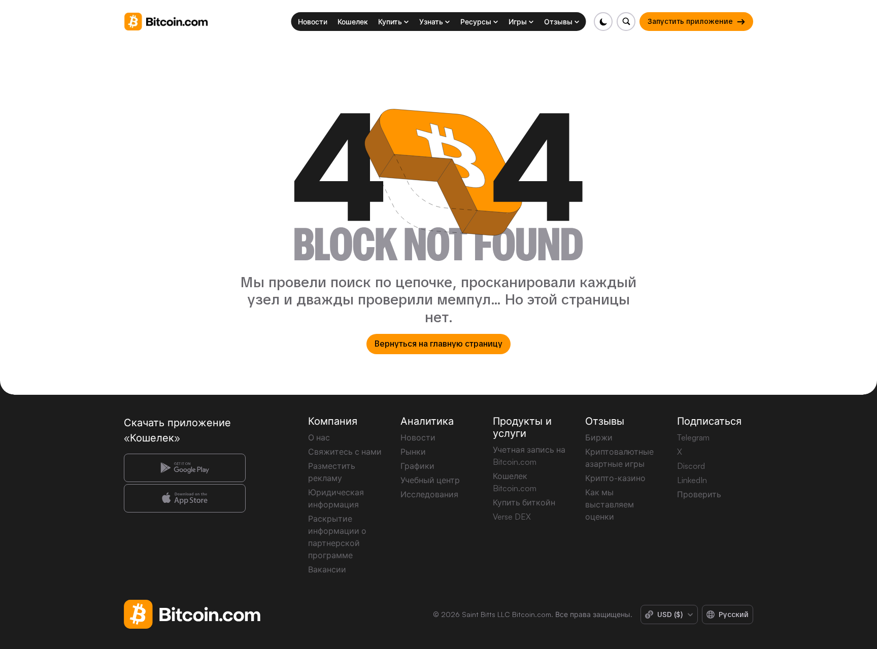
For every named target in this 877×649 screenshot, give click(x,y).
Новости (417, 437)
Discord (691, 466)
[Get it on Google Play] (185, 468)
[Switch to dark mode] (603, 21)
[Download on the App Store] (185, 498)
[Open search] (626, 21)
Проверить (699, 494)
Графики (417, 466)
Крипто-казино (615, 478)
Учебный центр (430, 480)
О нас (319, 437)
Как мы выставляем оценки (609, 504)
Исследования (429, 494)
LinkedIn (692, 480)
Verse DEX (512, 516)
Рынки (413, 452)
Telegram (693, 437)
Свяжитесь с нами (345, 452)
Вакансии (327, 569)
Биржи (599, 437)
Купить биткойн (524, 502)
